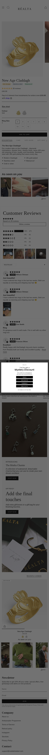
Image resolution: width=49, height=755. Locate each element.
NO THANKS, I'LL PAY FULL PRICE (24, 390)
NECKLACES (24, 380)
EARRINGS (24, 383)
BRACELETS (24, 386)
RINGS (24, 377)
